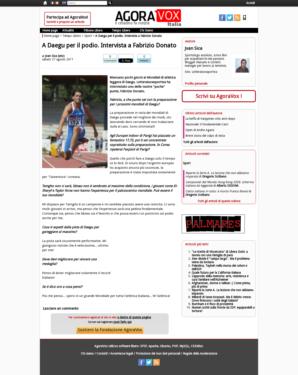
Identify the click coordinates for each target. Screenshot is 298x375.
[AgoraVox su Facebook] (222, 20)
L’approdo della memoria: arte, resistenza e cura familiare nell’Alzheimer (220, 277)
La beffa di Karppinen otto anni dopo (210, 118)
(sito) (61, 56)
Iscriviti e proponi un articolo (65, 22)
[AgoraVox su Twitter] (229, 20)
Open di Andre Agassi (199, 130)
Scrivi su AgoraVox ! (219, 96)
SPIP (143, 346)
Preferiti (144, 60)
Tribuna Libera (93, 30)
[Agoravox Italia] (57, 3)
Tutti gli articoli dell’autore (200, 142)
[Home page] (149, 25)
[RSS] (237, 20)
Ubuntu (165, 346)
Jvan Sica (51, 56)
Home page (50, 30)
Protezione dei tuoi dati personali (158, 353)
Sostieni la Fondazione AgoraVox (110, 329)
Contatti (102, 353)
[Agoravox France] (52, 3)
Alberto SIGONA (228, 185)
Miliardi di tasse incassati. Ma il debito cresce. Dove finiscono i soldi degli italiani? (222, 298)
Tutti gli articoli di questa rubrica (218, 201)
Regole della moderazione (200, 353)
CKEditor (197, 346)
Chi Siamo (146, 30)
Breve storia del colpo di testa (205, 135)
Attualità (68, 30)
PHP (175, 346)
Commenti (110, 60)
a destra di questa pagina (134, 317)
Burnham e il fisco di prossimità (212, 304)
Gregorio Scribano (214, 176)
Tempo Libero (121, 30)
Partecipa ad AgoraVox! (67, 17)
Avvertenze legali (121, 353)
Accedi (250, 3)
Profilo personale (196, 83)
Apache (153, 346)
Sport (88, 36)
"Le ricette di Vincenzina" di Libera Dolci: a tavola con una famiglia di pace (220, 253)
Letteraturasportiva (204, 71)
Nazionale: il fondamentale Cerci (206, 124)
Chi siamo (87, 353)
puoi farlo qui (123, 322)
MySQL (184, 346)
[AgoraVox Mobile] (244, 20)
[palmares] (213, 232)
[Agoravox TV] (63, 3)
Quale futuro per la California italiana (216, 272)
